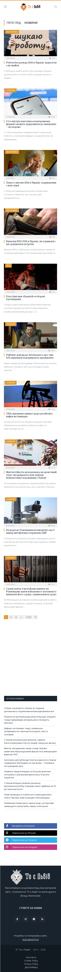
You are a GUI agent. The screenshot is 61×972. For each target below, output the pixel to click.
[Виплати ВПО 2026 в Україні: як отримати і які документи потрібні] (30, 222)
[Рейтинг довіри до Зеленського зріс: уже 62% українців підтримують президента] (30, 336)
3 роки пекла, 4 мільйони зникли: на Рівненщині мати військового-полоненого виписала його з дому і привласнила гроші (31, 591)
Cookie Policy (31, 960)
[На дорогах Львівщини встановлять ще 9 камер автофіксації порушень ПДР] (30, 511)
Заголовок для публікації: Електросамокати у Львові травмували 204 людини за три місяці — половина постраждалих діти (30, 762)
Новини (11, 90)
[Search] (55, 7)
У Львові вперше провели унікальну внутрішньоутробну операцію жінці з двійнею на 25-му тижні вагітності (30, 786)
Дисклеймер (31, 967)
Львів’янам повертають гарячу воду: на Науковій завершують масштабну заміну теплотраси (29, 805)
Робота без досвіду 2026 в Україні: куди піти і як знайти (31, 64)
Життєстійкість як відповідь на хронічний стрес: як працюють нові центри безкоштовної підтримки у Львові (31, 475)
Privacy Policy (31, 963)
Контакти (31, 957)
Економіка (12, 32)
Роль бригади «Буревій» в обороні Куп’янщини (25, 298)
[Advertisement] (30, 659)
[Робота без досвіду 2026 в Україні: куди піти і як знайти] (30, 44)
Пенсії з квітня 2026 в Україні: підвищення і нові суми (31, 184)
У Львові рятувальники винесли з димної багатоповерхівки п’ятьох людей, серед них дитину (30, 741)
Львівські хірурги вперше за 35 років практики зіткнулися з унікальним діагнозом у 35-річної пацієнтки (27, 774)
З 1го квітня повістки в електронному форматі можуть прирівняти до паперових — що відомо (31, 124)
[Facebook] (17, 919)
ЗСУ (8, 265)
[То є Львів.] (30, 6)
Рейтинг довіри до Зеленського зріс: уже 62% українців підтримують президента (29, 356)
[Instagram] (26, 919)
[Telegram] (34, 919)
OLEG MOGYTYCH (30, 939)
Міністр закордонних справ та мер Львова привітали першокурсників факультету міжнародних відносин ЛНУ (30, 751)
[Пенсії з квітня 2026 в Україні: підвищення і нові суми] (30, 164)
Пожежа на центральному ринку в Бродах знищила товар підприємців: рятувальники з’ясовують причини (30, 719)
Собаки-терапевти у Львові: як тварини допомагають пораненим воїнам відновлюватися (29, 710)
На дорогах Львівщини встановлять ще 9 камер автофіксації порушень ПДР (30, 531)
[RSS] (42, 919)
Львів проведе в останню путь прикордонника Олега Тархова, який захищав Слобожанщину (27, 796)
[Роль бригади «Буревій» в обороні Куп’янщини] (30, 278)
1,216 (28, 617)
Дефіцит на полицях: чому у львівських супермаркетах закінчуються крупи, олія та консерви (26, 731)
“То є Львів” (24, 949)
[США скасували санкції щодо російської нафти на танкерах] (30, 395)
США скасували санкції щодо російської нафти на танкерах (29, 415)
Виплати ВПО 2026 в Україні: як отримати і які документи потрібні (31, 243)
